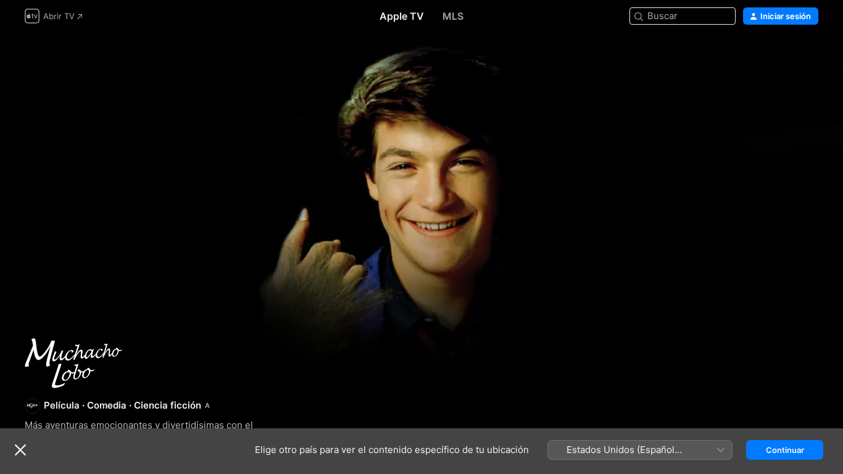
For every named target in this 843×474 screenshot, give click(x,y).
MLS (452, 16)
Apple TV (402, 16)
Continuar (785, 450)
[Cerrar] (20, 449)
